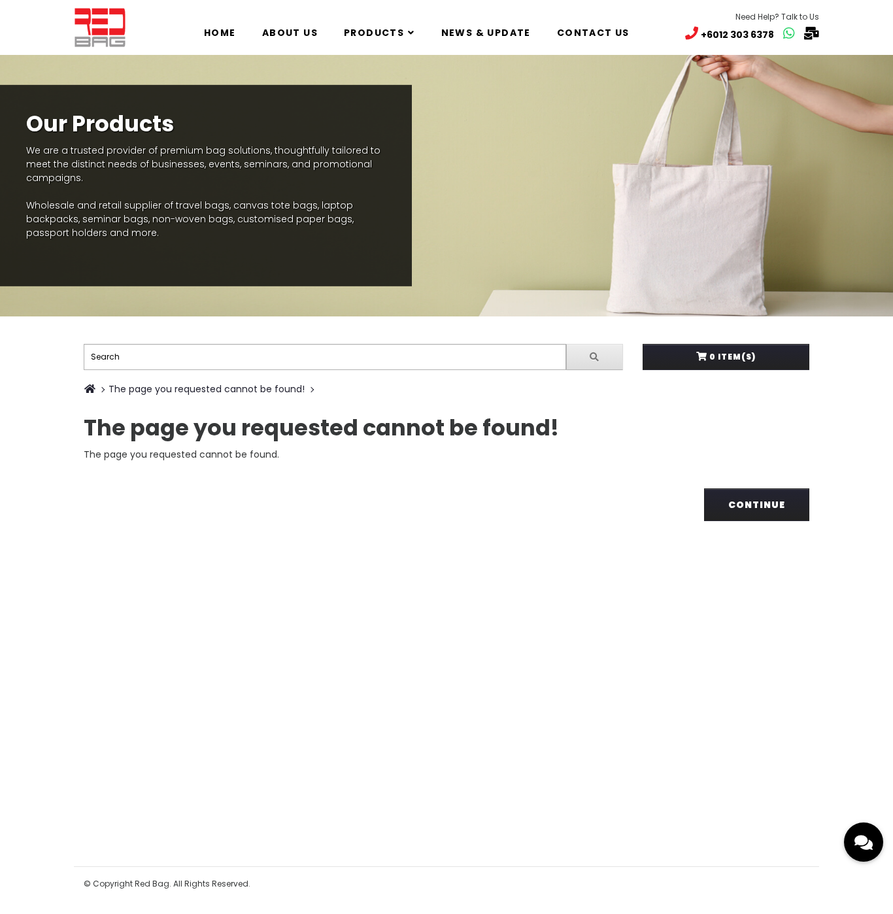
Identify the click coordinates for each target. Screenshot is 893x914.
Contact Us (593, 32)
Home (220, 32)
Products (374, 32)
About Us (290, 32)
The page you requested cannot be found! (207, 389)
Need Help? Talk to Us (777, 16)
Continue (756, 504)
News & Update (486, 32)
